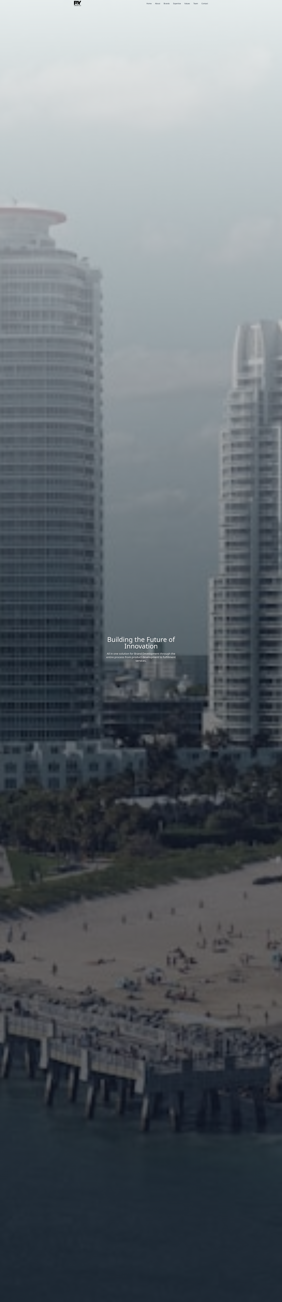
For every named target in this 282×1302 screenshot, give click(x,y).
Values (187, 3)
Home (149, 3)
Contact (204, 3)
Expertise (177, 3)
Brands (167, 3)
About (157, 3)
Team (195, 3)
